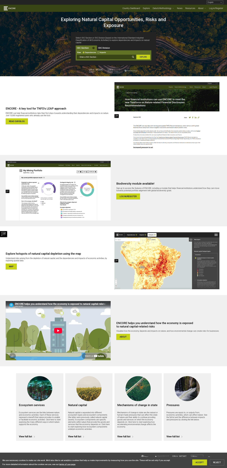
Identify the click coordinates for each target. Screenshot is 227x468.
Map (11, 266)
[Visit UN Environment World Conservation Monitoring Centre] (96, 70)
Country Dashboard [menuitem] (131, 8)
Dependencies (90, 52)
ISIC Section (83, 48)
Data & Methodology (162, 8)
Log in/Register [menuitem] (216, 8)
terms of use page (67, 464)
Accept (200, 462)
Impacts (103, 52)
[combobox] (106, 57)
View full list (26, 436)
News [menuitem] (179, 8)
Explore (143, 57)
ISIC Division (104, 48)
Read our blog (17, 121)
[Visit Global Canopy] (131, 70)
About (200, 8)
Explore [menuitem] (146, 8)
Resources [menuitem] (190, 8)
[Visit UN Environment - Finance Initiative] (113, 70)
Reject (217, 462)
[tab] (86, 47)
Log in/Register (128, 196)
